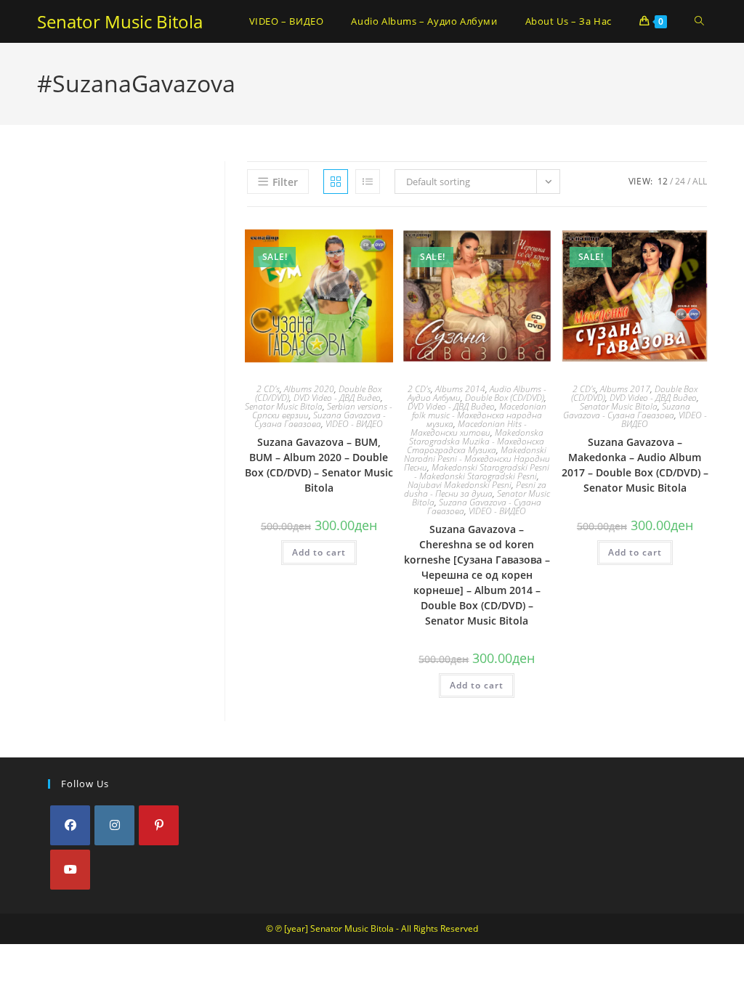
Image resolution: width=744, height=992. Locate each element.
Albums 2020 (309, 389)
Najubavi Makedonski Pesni (460, 485)
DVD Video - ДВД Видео (337, 397)
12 (663, 181)
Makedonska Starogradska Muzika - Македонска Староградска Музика (475, 441)
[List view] (367, 181)
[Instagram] (114, 825)
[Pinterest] (159, 825)
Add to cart (319, 552)
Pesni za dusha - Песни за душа (475, 489)
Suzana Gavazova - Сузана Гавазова (320, 419)
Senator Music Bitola (120, 21)
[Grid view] (335, 181)
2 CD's (268, 389)
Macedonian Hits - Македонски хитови (469, 428)
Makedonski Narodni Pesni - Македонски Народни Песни (477, 458)
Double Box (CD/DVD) (504, 397)
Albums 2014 (460, 389)
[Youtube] (70, 870)
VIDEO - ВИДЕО (354, 424)
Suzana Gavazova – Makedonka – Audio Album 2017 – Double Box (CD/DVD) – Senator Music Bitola (635, 465)
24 (680, 181)
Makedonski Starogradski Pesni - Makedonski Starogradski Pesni (481, 471)
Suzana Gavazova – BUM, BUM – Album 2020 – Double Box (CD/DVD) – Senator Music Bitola (319, 465)
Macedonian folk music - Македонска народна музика (479, 415)
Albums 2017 (625, 389)
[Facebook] (70, 825)
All (699, 181)
